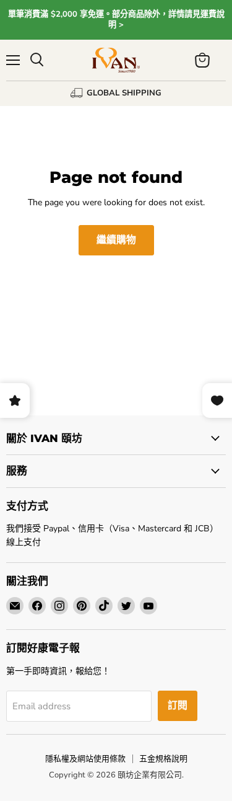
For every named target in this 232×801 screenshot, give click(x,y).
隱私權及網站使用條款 (85, 758)
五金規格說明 (163, 758)
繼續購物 (116, 240)
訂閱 (177, 705)
